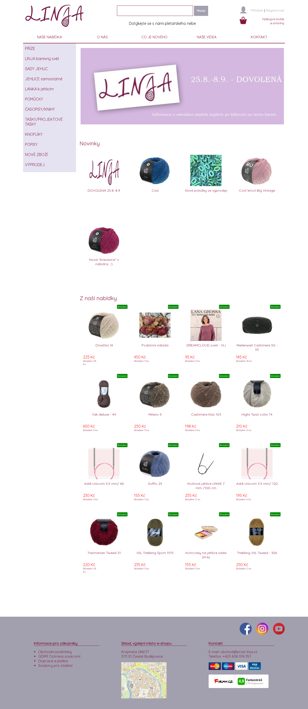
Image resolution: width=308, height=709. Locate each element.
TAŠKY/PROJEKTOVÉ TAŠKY (44, 122)
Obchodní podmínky (55, 651)
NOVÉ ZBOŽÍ (36, 154)
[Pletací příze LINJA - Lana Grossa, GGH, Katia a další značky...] (55, 29)
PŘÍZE (30, 48)
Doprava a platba (53, 661)
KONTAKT (259, 37)
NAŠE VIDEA (207, 37)
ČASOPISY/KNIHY (40, 109)
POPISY (31, 144)
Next (291, 86)
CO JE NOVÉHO (154, 37)
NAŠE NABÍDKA (49, 37)
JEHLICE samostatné (43, 78)
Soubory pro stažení (55, 665)
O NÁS (102, 37)
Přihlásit (257, 10)
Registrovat (275, 10)
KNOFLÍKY (34, 134)
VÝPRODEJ (35, 164)
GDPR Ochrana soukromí (59, 656)
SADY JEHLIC (36, 68)
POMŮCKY (34, 99)
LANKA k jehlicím (39, 89)
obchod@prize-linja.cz (238, 651)
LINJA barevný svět (42, 58)
